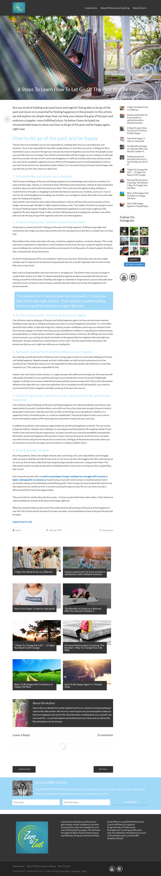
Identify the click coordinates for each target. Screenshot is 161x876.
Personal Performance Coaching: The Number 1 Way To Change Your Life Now (137, 184)
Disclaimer (76, 871)
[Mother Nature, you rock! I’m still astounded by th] (144, 231)
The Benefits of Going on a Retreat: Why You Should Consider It (137, 149)
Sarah (18, 530)
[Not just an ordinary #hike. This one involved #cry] (124, 241)
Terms (84, 871)
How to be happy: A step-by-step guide (136, 139)
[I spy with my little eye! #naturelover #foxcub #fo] (134, 241)
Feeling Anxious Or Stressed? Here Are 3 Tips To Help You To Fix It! (137, 160)
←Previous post (24, 769)
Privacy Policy (64, 871)
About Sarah (139, 8)
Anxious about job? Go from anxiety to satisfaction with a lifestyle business (137, 119)
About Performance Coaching (115, 8)
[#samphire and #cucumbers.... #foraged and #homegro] (144, 251)
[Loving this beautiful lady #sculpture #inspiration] (134, 251)
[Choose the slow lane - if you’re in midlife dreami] (134, 231)
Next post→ (103, 769)
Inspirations (91, 8)
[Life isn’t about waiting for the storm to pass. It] (144, 241)
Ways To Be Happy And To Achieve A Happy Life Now (137, 196)
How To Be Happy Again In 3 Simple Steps (137, 204)
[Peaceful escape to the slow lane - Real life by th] (124, 231)
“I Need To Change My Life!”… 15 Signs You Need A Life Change (137, 172)
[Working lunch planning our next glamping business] (124, 251)
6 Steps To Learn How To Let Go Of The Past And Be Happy (137, 131)
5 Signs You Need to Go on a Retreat (137, 108)
